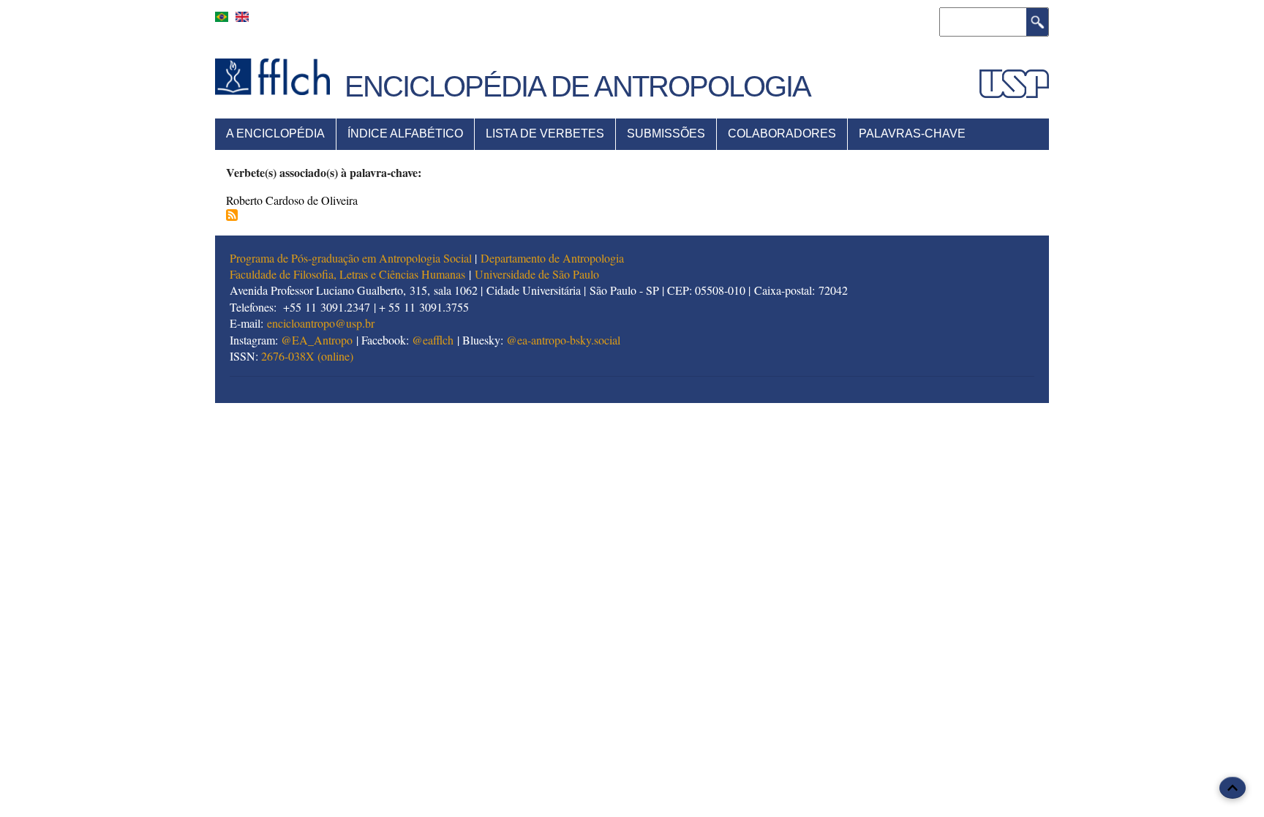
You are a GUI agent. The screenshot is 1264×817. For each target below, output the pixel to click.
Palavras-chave (912, 133)
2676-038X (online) (307, 356)
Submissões (666, 133)
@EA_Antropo (317, 339)
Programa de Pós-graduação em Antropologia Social (351, 258)
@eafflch (433, 339)
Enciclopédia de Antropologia (577, 86)
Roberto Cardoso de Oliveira (292, 200)
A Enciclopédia (275, 133)
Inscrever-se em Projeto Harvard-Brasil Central (232, 215)
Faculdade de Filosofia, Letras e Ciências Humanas (347, 274)
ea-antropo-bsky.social (568, 339)
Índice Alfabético (405, 133)
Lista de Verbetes (545, 133)
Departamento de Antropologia (552, 258)
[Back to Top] (1232, 788)
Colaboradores (782, 133)
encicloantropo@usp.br (321, 323)
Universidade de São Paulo (537, 274)
